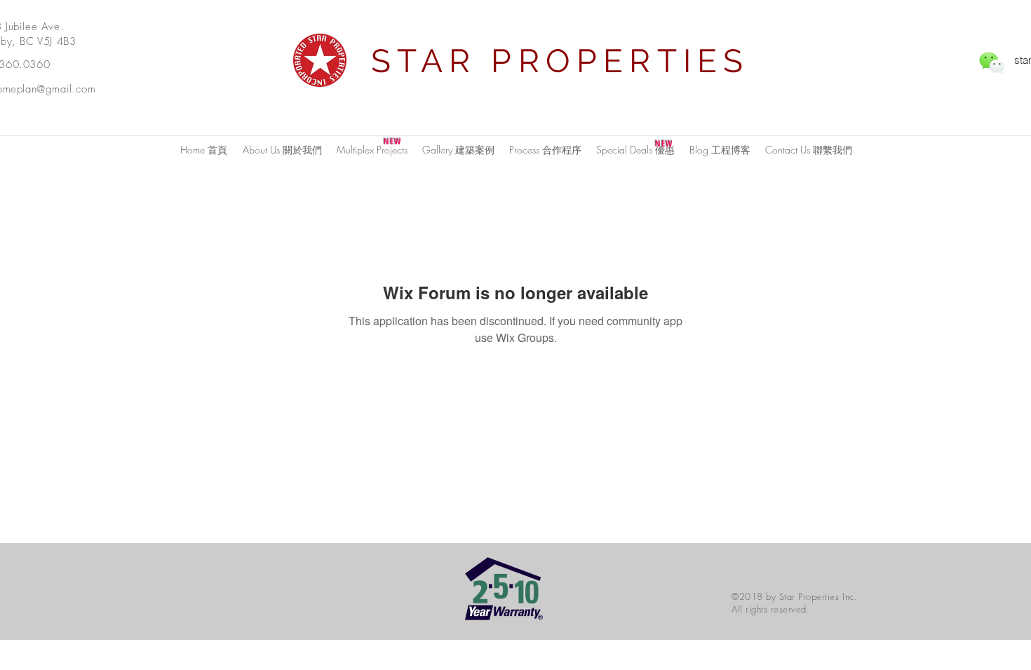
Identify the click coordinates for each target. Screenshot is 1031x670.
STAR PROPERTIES (560, 61)
